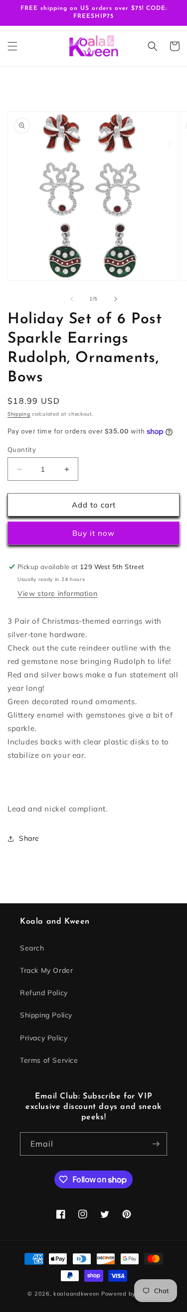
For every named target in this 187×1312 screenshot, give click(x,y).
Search (32, 948)
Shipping (18, 414)
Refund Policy (44, 992)
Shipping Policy (46, 1015)
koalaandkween (76, 1293)
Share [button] (29, 838)
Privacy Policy (43, 1037)
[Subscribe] (156, 1144)
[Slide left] (72, 299)
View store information (57, 593)
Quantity (21, 449)
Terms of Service (49, 1060)
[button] (12, 46)
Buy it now (93, 533)
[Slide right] (116, 299)
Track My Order (46, 970)
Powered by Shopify (130, 1293)
